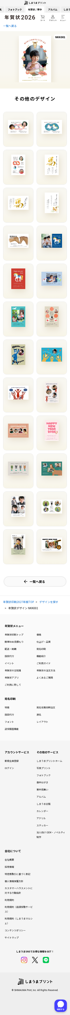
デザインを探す (48, 602)
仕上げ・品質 (44, 641)
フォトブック (15, 9)
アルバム (52, 9)
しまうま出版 (44, 803)
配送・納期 (10, 648)
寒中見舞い (42, 789)
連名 (39, 714)
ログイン (9, 768)
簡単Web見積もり (14, 641)
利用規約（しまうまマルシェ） (19, 921)
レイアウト (42, 721)
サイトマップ (12, 937)
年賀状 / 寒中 (35, 9)
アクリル (41, 818)
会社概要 (9, 859)
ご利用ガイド (44, 663)
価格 (39, 634)
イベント (9, 663)
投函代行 (9, 656)
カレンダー (42, 811)
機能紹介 (41, 656)
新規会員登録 (12, 760)
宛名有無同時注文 (46, 707)
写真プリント (44, 768)
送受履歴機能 (12, 728)
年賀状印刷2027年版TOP (18, 602)
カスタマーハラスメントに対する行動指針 (19, 890)
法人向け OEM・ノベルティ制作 (51, 835)
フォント (9, 721)
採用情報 (9, 866)
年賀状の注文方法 (46, 670)
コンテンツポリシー (15, 930)
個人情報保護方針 (14, 881)
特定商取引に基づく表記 (17, 874)
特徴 (7, 707)
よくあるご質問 (45, 677)
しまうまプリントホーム (49, 760)
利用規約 (9, 899)
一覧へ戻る (10, 26)
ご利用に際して (13, 684)
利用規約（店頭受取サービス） (19, 909)
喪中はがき (42, 782)
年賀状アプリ (12, 677)
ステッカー (42, 825)
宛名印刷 (41, 648)
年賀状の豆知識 (13, 670)
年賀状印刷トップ (14, 634)
